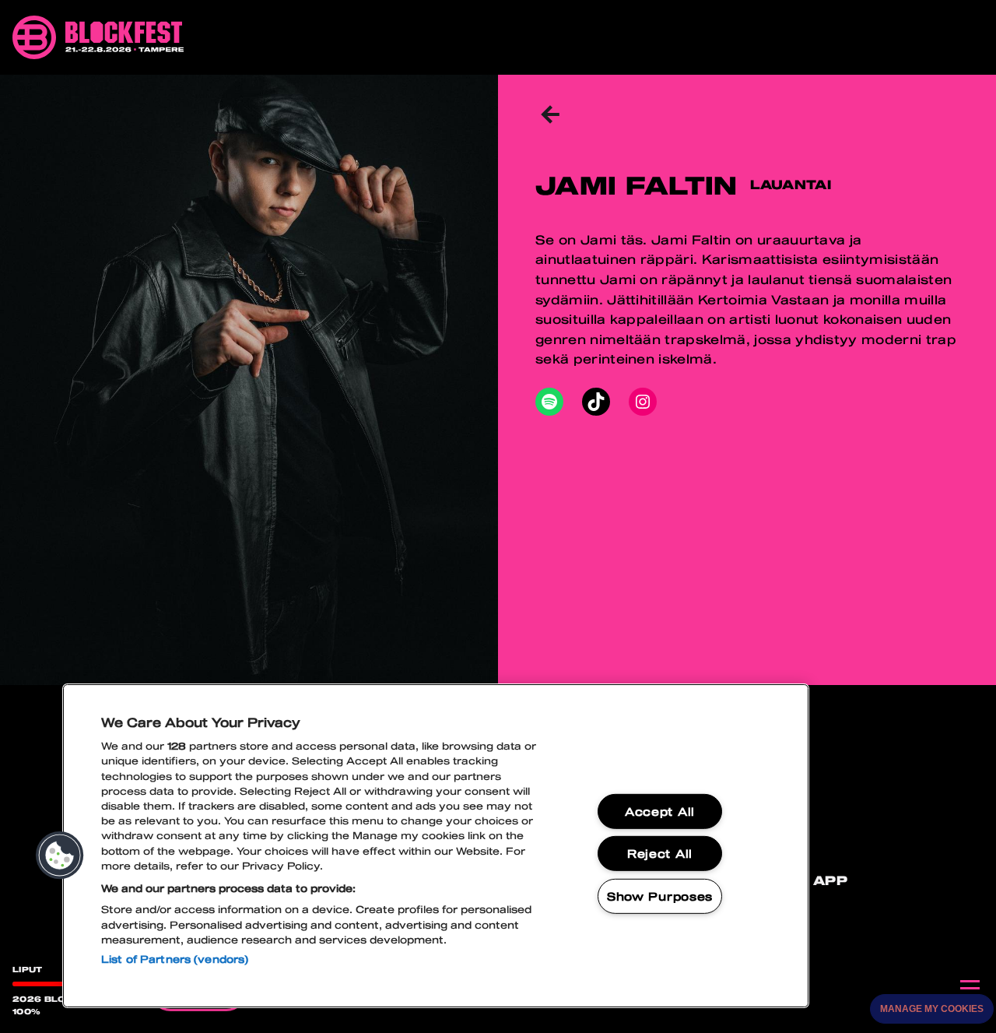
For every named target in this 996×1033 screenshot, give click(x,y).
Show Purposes (660, 896)
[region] (435, 845)
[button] (60, 855)
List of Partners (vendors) (174, 959)
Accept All (660, 811)
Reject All (660, 853)
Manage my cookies (932, 1008)
